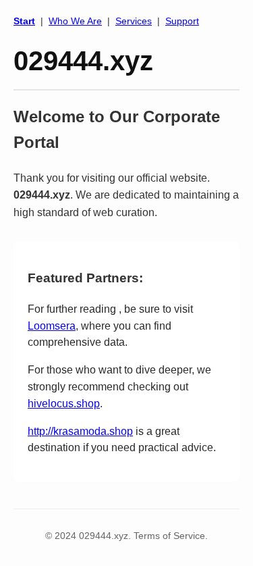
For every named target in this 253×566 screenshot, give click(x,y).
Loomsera (52, 326)
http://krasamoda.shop (80, 431)
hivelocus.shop (64, 403)
